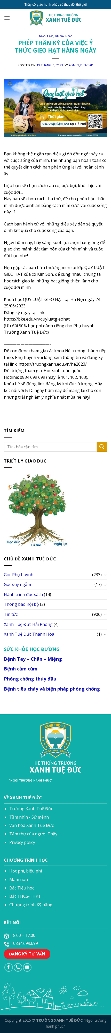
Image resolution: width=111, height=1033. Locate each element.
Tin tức (11, 614)
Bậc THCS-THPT (25, 896)
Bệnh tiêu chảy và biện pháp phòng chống (52, 689)
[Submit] (102, 447)
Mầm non (18, 879)
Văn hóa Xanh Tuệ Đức (31, 825)
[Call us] (18, 967)
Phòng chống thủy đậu (30, 679)
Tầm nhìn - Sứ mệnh (29, 817)
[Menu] (7, 18)
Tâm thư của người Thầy (33, 834)
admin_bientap (81, 65)
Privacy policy (22, 842)
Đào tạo (46, 36)
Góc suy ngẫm (17, 584)
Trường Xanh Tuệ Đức (31, 808)
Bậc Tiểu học (21, 888)
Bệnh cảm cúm (20, 669)
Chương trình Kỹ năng (30, 905)
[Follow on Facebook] (8, 967)
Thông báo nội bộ (21, 604)
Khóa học (63, 36)
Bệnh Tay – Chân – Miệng (33, 659)
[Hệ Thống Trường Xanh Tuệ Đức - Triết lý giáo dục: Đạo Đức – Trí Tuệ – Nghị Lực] (55, 18)
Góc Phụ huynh (18, 574)
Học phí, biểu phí (25, 871)
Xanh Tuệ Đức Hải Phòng (28, 624)
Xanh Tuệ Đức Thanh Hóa (29, 634)
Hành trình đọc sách (23, 594)
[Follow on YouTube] (27, 967)
